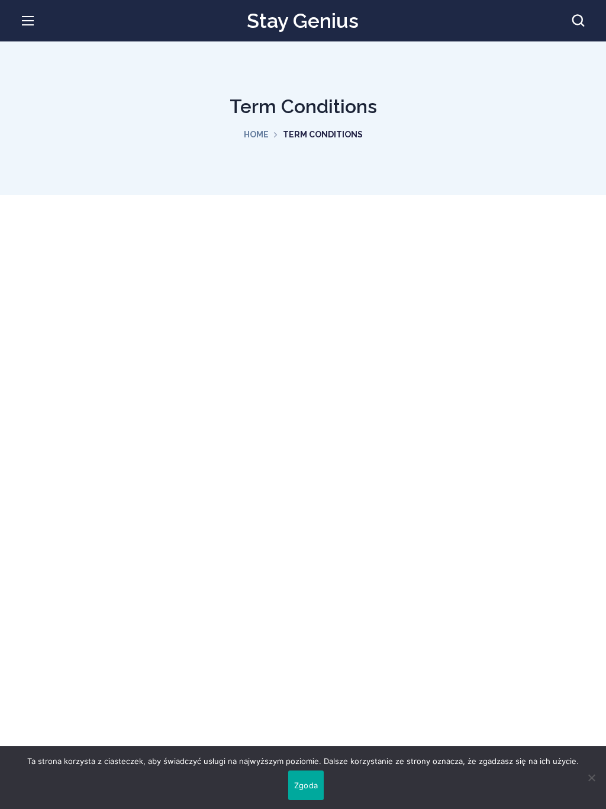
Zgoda (306, 785)
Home (256, 134)
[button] (578, 21)
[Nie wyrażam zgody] (591, 778)
